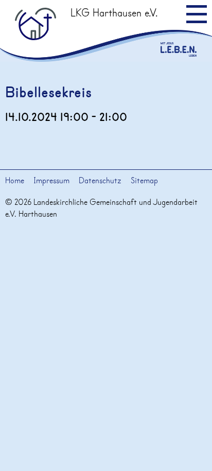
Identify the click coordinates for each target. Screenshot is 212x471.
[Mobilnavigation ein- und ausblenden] (196, 14)
